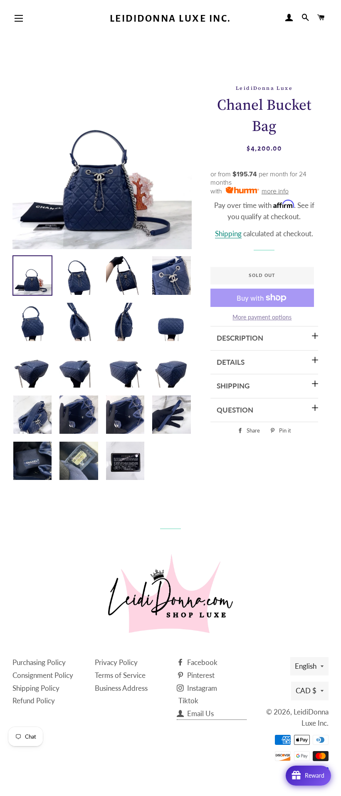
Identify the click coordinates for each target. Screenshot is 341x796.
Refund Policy (33, 700)
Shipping (228, 233)
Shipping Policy (35, 688)
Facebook (201, 662)
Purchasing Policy (39, 662)
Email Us (199, 713)
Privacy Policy (116, 662)
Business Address (121, 688)
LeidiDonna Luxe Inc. (170, 18)
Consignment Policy (42, 675)
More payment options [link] (262, 317)
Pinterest (200, 675)
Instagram (201, 688)
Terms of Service (120, 675)
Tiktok (188, 700)
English (305, 666)
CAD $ (306, 690)
